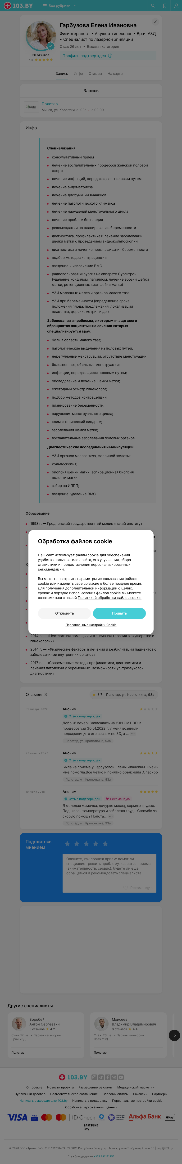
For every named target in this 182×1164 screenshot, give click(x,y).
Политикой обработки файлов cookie (109, 597)
